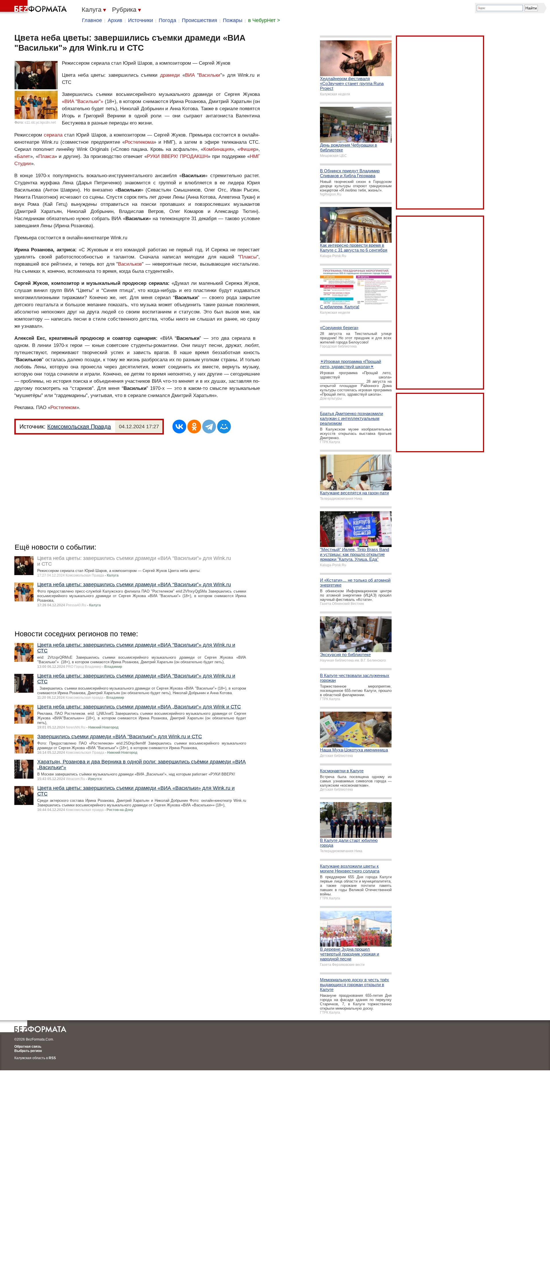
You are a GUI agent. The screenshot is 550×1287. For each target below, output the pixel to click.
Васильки (209, 75)
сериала (53, 135)
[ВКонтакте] (179, 426)
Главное (92, 20)
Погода (167, 20)
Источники (140, 20)
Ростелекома (139, 142)
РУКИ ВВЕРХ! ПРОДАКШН (177, 156)
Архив (115, 20)
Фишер (248, 149)
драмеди (170, 75)
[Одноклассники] (194, 426)
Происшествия (199, 20)
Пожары (232, 20)
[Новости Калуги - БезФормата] (34, 7)
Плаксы (248, 257)
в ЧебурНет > (264, 20)
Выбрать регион (28, 1051)
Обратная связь (27, 1047)
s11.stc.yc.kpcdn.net (40, 123)
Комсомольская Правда (79, 426)
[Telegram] (209, 426)
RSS (52, 1058)
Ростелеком (63, 407)
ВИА (190, 75)
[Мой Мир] (224, 426)
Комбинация (217, 149)
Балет (23, 156)
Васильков (130, 264)
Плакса (46, 156)
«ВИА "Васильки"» (82, 101)
